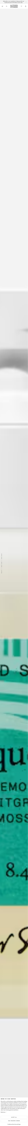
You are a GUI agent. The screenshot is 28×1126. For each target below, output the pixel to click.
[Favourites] (21, 6)
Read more (3, 1112)
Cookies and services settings (14, 1124)
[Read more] (14, 2)
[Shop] (2, 6)
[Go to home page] (14, 6)
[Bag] (26, 6)
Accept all (14, 1117)
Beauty (1, 571)
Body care (1, 564)
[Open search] (6, 6)
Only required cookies (14, 1120)
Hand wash (1, 556)
